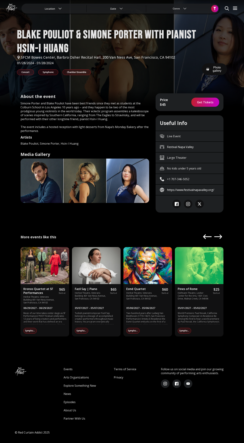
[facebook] (176, 204)
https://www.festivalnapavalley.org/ (190, 190)
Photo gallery (217, 69)
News (67, 394)
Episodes (70, 402)
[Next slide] (218, 237)
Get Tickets (205, 102)
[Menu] (235, 8)
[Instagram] (165, 383)
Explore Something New (80, 386)
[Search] (214, 8)
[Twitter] (199, 204)
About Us (70, 410)
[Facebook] (176, 383)
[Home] (11, 9)
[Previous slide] (207, 237)
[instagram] (188, 204)
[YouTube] (188, 383)
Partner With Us (74, 418)
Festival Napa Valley (180, 147)
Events (68, 369)
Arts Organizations (76, 377)
